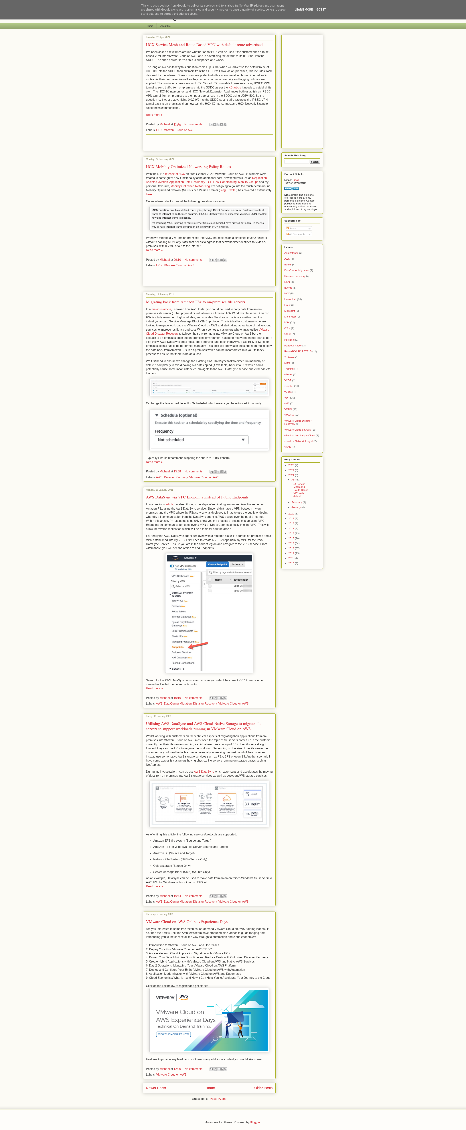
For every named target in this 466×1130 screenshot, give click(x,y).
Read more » (154, 114)
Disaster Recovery (176, 477)
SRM (287, 362)
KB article (235, 87)
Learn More (304, 9)
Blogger (255, 1122)
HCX (159, 130)
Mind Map (290, 316)
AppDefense (291, 252)
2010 (291, 563)
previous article (161, 309)
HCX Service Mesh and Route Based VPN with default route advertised (204, 44)
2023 (291, 465)
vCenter (288, 385)
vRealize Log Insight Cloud (299, 435)
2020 (291, 513)
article (169, 504)
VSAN (287, 446)
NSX (286, 322)
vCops (288, 391)
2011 (291, 558)
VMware (289, 414)
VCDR (287, 380)
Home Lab (290, 299)
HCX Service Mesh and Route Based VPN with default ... (299, 490)
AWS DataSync (204, 771)
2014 (291, 543)
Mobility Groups (248, 182)
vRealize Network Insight (298, 441)
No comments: (194, 124)
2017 (291, 528)
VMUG (288, 409)
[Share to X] (218, 124)
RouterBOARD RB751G (298, 351)
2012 (291, 553)
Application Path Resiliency (187, 182)
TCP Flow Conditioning (221, 182)
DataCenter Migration (178, 703)
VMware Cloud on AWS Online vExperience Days (187, 921)
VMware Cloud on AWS (179, 130)
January (296, 507)
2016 (291, 533)
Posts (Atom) (218, 1098)
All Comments (297, 234)
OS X (287, 328)
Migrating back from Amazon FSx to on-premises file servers (195, 301)
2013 (291, 548)
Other (287, 333)
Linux (287, 304)
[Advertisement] (209, 142)
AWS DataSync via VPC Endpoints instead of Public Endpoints (197, 497)
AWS (159, 477)
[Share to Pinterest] (225, 124)
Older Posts (263, 1088)
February (297, 502)
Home (150, 26)
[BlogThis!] (214, 124)
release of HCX (175, 173)
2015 (291, 538)
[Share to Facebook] (221, 124)
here (149, 194)
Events (288, 287)
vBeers (288, 374)
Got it (321, 9)
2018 (291, 523)
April (294, 479)
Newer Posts (156, 1088)
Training (289, 368)
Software (289, 357)
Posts (292, 228)
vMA (286, 403)
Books (287, 264)
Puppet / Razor (293, 345)
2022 (291, 470)
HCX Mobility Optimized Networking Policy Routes (188, 166)
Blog (223, 190)
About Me (165, 26)
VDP (286, 397)
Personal (289, 339)
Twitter (232, 190)
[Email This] (211, 124)
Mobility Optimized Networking (190, 186)
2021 (291, 475)
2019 (291, 518)
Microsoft (289, 310)
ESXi (287, 281)
